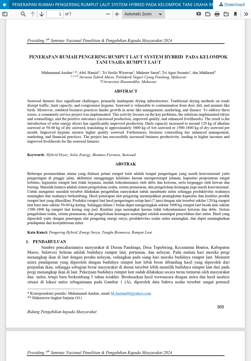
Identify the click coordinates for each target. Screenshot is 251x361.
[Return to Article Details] (4, 4)
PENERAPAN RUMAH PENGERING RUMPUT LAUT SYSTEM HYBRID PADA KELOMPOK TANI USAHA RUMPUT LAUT (125, 4)
